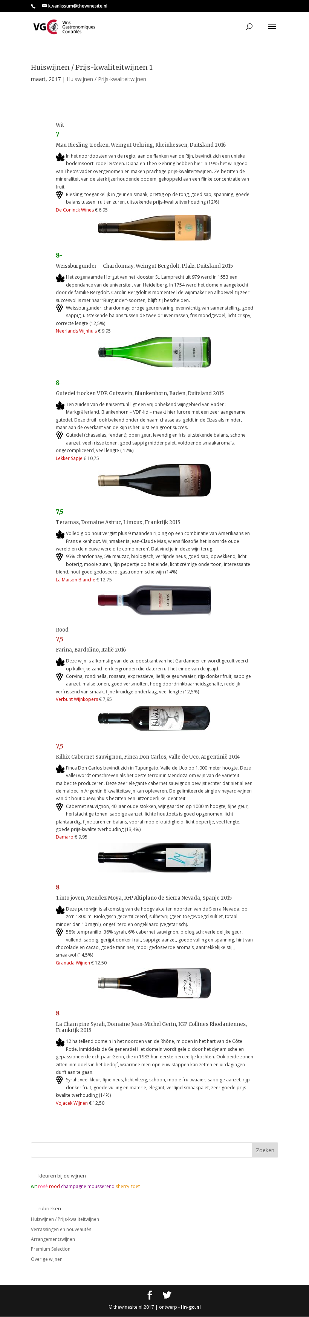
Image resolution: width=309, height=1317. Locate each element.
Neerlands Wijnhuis (76, 331)
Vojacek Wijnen (72, 1103)
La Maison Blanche (75, 579)
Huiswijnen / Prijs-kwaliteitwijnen (106, 79)
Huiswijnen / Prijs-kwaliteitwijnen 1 (92, 67)
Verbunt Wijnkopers (77, 699)
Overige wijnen (47, 1259)
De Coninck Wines (75, 210)
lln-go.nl (191, 1307)
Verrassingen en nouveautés (61, 1229)
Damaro (65, 837)
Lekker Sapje (69, 458)
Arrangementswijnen (53, 1239)
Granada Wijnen (73, 963)
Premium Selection (50, 1249)
